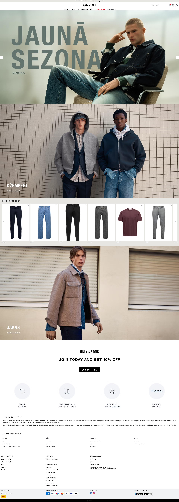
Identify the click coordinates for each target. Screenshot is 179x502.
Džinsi (136, 425)
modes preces (159, 425)
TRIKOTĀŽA (93, 447)
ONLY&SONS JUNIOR (139, 444)
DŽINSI (48, 438)
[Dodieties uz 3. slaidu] (91, 101)
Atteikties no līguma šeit (51, 464)
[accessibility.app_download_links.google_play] (139, 494)
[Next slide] (177, 57)
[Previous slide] (1, 57)
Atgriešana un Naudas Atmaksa (53, 470)
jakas (140, 425)
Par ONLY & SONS (7, 456)
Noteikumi (48, 475)
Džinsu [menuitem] (92, 9)
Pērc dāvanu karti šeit (6, 462)
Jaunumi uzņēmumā (95, 464)
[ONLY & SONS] (89, 6)
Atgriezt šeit (48, 467)
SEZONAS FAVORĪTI (95, 441)
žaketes (143, 425)
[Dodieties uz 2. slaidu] (89, 101)
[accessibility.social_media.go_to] (91, 494)
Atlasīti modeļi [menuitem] (100, 9)
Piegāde (48, 462)
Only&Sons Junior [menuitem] (82, 9)
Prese (2, 464)
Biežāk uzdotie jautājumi (52, 459)
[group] (16, 224)
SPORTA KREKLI (50, 447)
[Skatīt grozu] (177, 5)
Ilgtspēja (3, 470)
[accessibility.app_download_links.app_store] (149, 494)
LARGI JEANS (137, 441)
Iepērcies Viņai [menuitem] (111, 9)
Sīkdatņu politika (50, 483)
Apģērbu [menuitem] (72, 9)
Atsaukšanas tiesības (51, 477)
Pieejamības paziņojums (52, 485)
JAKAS (48, 444)
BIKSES (4, 441)
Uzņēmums (93, 459)
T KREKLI (5, 438)
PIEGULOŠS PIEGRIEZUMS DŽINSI (11, 447)
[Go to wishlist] (173, 6)
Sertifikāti (3, 467)
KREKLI (48, 441)
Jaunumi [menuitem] (65, 9)
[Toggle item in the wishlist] (27, 205)
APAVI (91, 444)
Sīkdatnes (89, 500)
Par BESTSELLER (96, 456)
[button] (16, 222)
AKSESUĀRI (93, 438)
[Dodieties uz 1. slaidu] (88, 101)
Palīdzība (49, 456)
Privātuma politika (50, 480)
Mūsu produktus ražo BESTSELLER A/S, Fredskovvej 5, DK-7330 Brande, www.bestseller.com (103, 467)
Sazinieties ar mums (50, 472)
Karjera (92, 462)
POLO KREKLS (6, 444)
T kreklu (174, 420)
